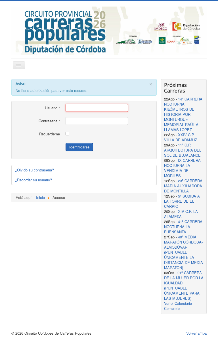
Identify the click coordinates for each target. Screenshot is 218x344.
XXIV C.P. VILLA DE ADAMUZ (180, 137)
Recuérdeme (49, 134)
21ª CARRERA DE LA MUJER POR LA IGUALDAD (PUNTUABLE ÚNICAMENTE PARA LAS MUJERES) (184, 285)
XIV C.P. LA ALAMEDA (181, 214)
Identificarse (79, 147)
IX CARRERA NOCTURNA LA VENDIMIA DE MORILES (182, 168)
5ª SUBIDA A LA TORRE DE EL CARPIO (182, 201)
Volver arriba (196, 333)
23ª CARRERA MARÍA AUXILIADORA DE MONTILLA (183, 186)
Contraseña (49, 120)
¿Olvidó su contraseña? (34, 170)
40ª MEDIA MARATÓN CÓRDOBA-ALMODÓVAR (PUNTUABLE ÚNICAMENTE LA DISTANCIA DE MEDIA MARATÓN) (183, 252)
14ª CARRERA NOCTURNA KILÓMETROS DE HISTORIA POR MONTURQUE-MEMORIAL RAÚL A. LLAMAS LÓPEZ (183, 114)
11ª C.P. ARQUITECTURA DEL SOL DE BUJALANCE (182, 150)
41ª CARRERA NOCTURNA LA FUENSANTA (183, 226)
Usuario (52, 107)
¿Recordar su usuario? (33, 180)
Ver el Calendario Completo (178, 306)
